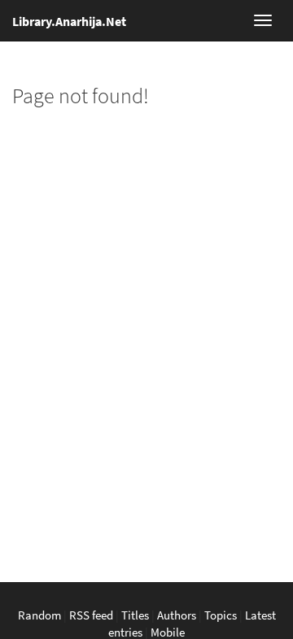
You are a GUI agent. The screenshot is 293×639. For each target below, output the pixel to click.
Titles (135, 615)
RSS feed (91, 615)
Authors (176, 615)
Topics (220, 615)
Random (39, 615)
